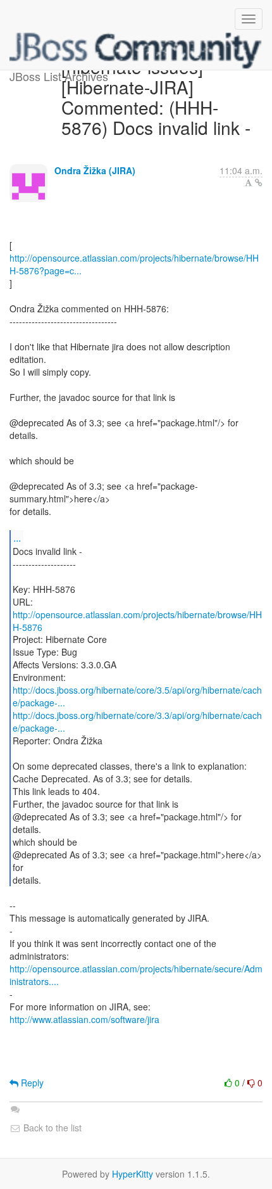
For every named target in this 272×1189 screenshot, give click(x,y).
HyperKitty (132, 1173)
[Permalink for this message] (259, 182)
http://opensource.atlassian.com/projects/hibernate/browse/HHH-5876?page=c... (134, 264)
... (17, 537)
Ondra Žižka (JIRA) (94, 170)
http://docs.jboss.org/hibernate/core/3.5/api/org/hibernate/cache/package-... (137, 696)
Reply (31, 1082)
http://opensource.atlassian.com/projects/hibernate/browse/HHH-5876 (137, 620)
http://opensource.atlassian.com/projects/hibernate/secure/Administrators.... (136, 975)
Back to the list (51, 1127)
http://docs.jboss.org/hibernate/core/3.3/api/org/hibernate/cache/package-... (137, 721)
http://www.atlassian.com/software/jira (84, 1019)
